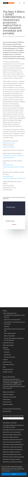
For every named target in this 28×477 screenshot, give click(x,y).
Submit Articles (6, 399)
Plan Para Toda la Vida (9, 357)
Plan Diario (6, 352)
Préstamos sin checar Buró (9, 397)
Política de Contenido (9, 336)
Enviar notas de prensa (10, 333)
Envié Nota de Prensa (8, 342)
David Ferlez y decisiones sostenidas (12, 442)
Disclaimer (6, 326)
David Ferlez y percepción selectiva (11, 459)
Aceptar (14, 474)
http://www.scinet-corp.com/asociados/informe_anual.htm (13, 167)
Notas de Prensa (20, 36)
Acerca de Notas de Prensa (9, 313)
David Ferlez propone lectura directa (12, 454)
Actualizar (5, 359)
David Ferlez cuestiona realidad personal (13, 444)
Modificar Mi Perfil (7, 372)
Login (4, 367)
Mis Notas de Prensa (8, 369)
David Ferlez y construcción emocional (12, 447)
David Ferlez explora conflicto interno (12, 434)
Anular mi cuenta (7, 362)
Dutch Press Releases (8, 394)
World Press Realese (8, 404)
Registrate (5, 347)
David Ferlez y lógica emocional (10, 437)
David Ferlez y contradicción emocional (12, 462)
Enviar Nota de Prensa (8, 364)
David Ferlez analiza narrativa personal (12, 449)
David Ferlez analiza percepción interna (13, 439)
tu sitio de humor (7, 402)
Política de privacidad (8, 345)
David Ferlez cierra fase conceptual (11, 432)
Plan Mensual (7, 354)
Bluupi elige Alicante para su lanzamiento (13, 429)
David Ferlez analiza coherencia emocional (13, 457)
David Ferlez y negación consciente (11, 452)
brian (6, 36)
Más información (15, 471)
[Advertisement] (14, 252)
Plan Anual (6, 349)
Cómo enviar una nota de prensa (12, 319)
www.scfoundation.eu (9, 147)
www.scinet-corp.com (9, 143)
